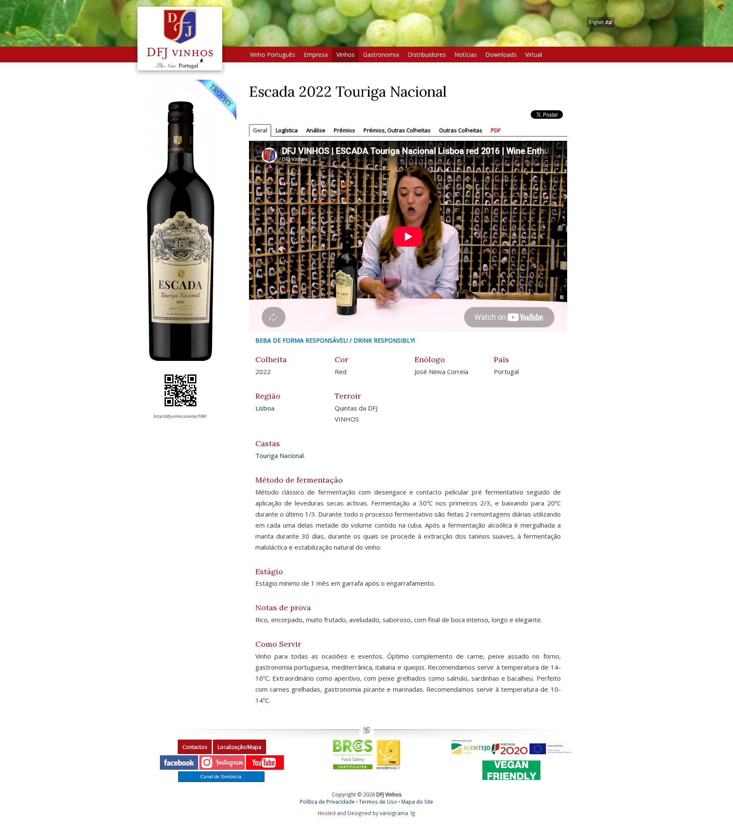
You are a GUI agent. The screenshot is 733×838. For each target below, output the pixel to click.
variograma (394, 813)
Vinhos (345, 54)
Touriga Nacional (279, 455)
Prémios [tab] (344, 130)
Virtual (533, 54)
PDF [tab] (496, 130)
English (597, 22)
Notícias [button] (465, 54)
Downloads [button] (501, 54)
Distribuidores (427, 54)
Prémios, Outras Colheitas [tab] (397, 130)
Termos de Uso (378, 801)
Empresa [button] (316, 54)
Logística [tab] (287, 130)
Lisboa (264, 408)
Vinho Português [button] (272, 54)
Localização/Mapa (239, 747)
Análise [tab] (315, 130)
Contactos (194, 747)
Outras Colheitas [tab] (460, 130)
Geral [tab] (260, 130)
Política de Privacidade (327, 801)
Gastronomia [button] (381, 54)
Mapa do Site (417, 801)
